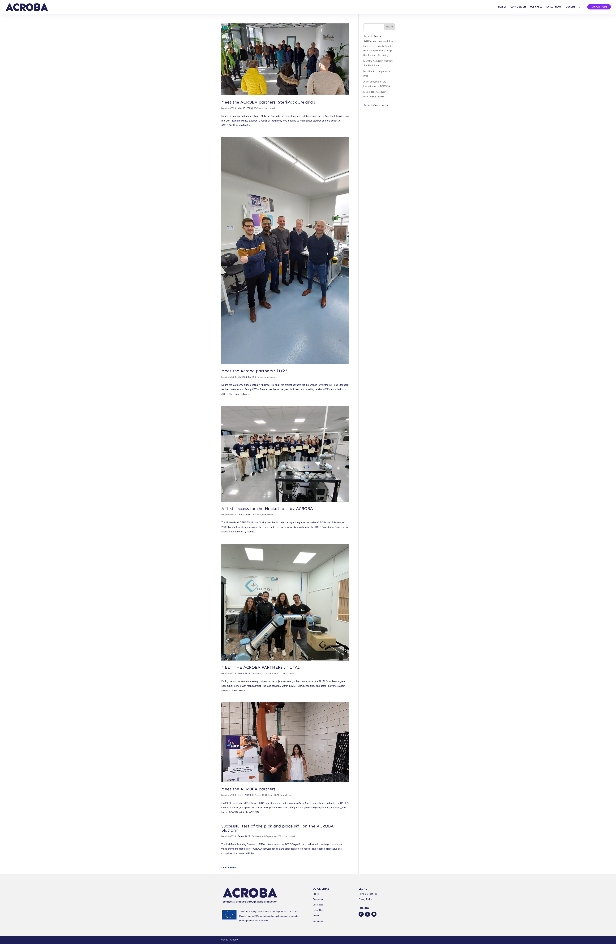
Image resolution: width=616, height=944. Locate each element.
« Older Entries (229, 867)
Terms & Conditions (368, 894)
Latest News (318, 910)
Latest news (554, 7)
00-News (258, 108)
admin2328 (230, 108)
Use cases (536, 7)
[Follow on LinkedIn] (361, 914)
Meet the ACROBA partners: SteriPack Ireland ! (268, 102)
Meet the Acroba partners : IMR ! (254, 370)
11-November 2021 (272, 673)
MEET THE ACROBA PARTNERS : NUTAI (260, 667)
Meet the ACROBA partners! (249, 789)
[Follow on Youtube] (373, 914)
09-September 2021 (272, 836)
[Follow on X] (367, 914)
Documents (573, 7)
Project (501, 7)
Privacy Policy (365, 899)
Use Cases (318, 905)
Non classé (269, 108)
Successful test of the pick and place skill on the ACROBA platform (277, 828)
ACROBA (234, 940)
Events (316, 915)
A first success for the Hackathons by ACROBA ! (268, 508)
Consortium (518, 7)
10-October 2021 (270, 795)
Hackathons (599, 7)
